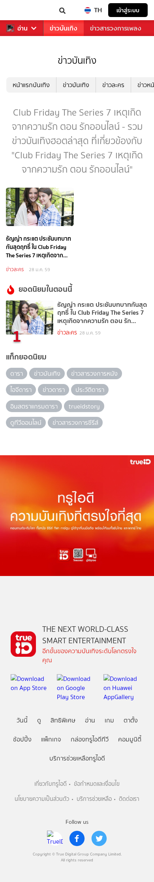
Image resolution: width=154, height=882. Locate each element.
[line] (55, 838)
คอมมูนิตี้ (129, 739)
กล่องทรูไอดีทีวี (90, 739)
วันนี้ (22, 720)
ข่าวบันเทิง (63, 28)
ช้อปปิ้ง (22, 739)
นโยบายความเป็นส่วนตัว (42, 799)
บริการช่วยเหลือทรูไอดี (77, 758)
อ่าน (22, 28)
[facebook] (77, 838)
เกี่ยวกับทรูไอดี (50, 784)
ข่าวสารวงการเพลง (115, 28)
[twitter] (99, 838)
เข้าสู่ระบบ (127, 10)
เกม (109, 720)
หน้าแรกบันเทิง (31, 84)
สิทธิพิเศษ (63, 720)
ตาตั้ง (131, 720)
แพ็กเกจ (51, 739)
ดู (39, 720)
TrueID (22, 10)
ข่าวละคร (113, 84)
